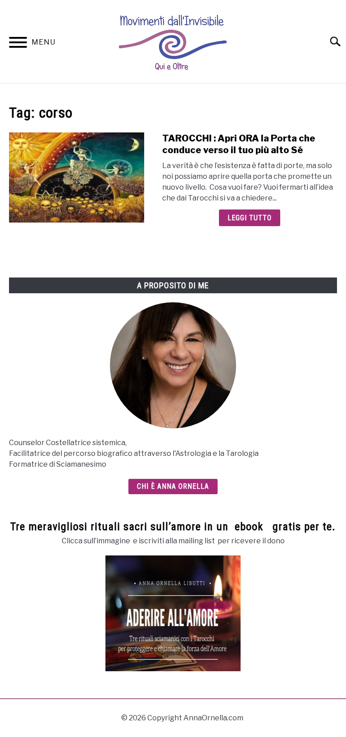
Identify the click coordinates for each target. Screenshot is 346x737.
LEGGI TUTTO (250, 218)
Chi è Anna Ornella (173, 486)
